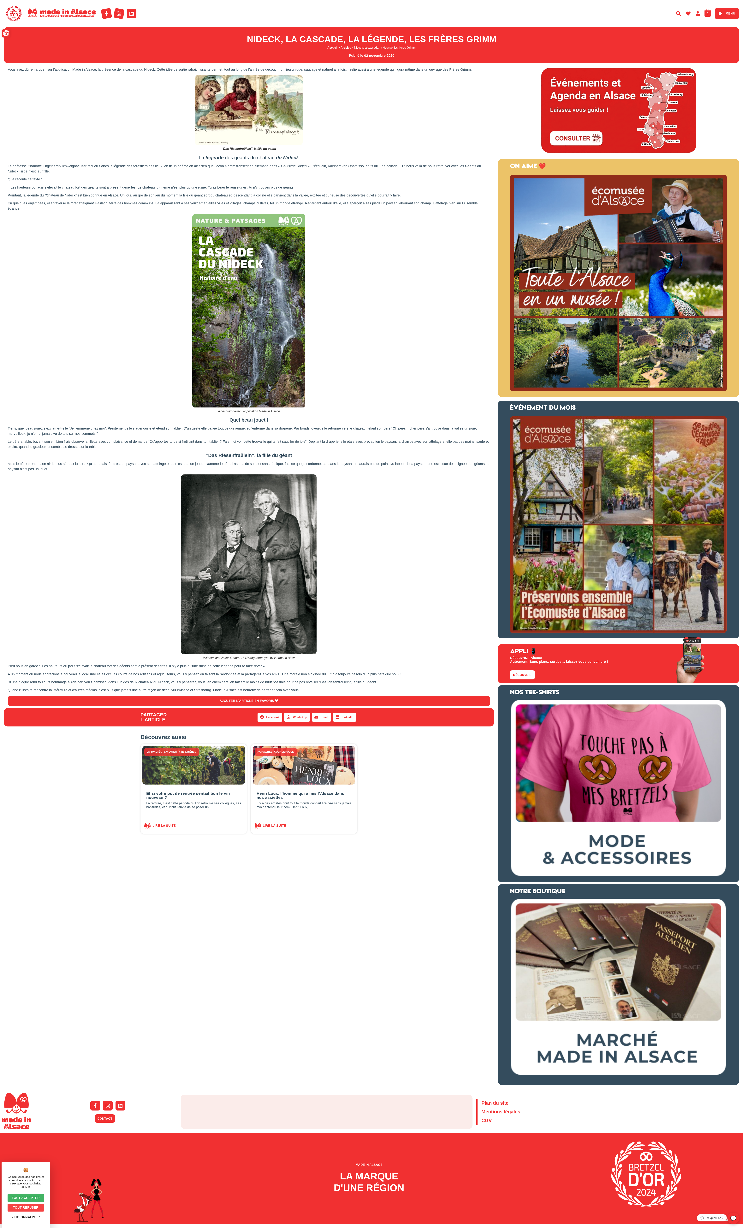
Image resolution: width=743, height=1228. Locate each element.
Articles (346, 47)
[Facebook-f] (106, 13)
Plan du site (494, 1103)
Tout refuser (26, 1207)
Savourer (170, 751)
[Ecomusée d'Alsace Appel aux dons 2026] (618, 632)
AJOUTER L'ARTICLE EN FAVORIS (247, 700)
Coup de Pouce (284, 751)
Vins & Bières (187, 751)
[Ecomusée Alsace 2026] (618, 390)
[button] (6, 33)
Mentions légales (500, 1111)
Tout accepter (26, 1198)
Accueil (332, 47)
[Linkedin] (131, 13)
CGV (486, 1120)
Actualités (154, 751)
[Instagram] (119, 13)
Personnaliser (25, 1217)
